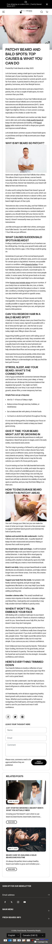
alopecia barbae (31, 264)
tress (28, 283)
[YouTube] (24, 902)
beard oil (39, 539)
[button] (3, 12)
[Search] (41, 12)
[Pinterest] (22, 717)
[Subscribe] (49, 895)
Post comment (39, 762)
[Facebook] (8, 717)
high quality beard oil (35, 120)
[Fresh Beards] (26, 11)
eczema (42, 291)
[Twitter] (15, 717)
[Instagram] (18, 902)
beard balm (9, 552)
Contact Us (42, 942)
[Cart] (47, 12)
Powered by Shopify (34, 931)
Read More (11, 822)
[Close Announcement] (47, 4)
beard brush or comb (38, 567)
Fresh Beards (12, 694)
